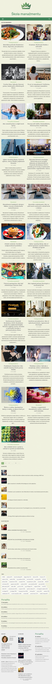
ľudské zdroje (44, 593)
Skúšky (2, 671)
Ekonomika (13, 666)
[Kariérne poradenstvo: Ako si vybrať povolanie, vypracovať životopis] (39, 309)
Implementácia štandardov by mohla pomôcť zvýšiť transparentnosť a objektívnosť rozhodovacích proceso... (42, 658)
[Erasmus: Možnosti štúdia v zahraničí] (39, 32)
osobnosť (24, 584)
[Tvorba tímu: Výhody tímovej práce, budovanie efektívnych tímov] (13, 72)
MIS (47, 581)
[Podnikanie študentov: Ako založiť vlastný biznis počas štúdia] (13, 354)
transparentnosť (23, 591)
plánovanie (5, 586)
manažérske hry (31, 581)
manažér (22, 581)
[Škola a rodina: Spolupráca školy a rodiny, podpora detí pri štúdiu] (13, 395)
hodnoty (5, 579)
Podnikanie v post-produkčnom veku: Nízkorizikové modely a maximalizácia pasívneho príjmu (28, 491)
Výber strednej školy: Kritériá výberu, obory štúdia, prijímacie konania (13, 161)
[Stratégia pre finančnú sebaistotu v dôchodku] (4, 497)
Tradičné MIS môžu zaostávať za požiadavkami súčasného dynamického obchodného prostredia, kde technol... (25, 627)
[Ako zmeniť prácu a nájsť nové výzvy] (13, 111)
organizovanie (15, 584)
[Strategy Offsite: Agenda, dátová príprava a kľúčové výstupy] (4, 513)
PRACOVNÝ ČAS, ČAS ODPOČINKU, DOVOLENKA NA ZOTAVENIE (21, 539)
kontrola (30, 579)
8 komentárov (28, 560)
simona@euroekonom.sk (6, 644)
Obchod (6, 671)
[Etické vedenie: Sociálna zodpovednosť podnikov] (13, 231)
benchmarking (18, 577)
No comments (26, 650)
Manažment (13, 82)
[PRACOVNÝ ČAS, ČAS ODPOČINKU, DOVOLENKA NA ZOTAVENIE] (4, 537)
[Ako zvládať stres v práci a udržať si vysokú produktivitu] (13, 434)
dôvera (35, 577)
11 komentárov (28, 541)
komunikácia (21, 579)
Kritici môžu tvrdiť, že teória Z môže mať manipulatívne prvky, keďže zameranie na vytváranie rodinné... (43, 649)
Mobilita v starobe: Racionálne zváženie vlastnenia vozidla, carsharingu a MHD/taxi (26, 475)
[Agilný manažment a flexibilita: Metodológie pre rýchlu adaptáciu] (4, 481)
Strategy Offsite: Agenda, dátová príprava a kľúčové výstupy (21, 516)
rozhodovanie (12, 588)
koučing (38, 579)
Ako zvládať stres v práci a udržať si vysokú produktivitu (13, 447)
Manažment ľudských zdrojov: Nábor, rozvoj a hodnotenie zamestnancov (13, 206)
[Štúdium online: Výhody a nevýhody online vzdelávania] (39, 354)
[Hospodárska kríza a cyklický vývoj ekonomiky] (4, 565)
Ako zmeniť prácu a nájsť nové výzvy (13, 124)
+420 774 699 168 (5, 647)
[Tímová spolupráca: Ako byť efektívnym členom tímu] (13, 271)
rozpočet (22, 588)
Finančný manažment (38, 157)
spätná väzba (31, 588)
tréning (32, 591)
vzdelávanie (5, 593)
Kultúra (14, 670)
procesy (20, 586)
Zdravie (3, 668)
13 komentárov (28, 531)
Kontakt (14, 657)
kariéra (12, 579)
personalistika (33, 584)
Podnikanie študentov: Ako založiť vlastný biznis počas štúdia (13, 367)
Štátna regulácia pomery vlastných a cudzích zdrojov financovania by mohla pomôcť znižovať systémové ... (24, 608)
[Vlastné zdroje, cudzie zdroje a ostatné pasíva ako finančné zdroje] (4, 546)
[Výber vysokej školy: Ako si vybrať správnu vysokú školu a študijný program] (39, 231)
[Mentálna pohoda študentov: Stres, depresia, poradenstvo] (13, 32)
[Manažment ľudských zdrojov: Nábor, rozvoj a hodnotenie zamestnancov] (13, 192)
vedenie (47, 591)
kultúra (4, 581)
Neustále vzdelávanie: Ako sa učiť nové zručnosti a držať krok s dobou (38, 206)
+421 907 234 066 (5, 646)
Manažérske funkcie (5, 653)
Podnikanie (3, 666)
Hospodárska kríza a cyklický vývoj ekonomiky (18, 568)
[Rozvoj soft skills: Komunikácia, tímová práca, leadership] (39, 111)
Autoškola (8, 663)
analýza (9, 577)
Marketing (10, 670)
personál (42, 584)
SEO (9, 661)
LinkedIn (3, 649)
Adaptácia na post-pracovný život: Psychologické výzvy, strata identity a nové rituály (27, 508)
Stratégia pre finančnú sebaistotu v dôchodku (18, 500)
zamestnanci (34, 593)
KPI (44, 579)
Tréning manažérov (13, 42)
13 (15, 463)
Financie (8, 666)
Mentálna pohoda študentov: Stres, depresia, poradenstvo (13, 45)
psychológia (28, 586)
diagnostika (27, 577)
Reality (12, 663)
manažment (13, 581)
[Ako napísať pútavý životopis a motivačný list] (39, 271)
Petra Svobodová (28, 663)
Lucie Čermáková (28, 649)
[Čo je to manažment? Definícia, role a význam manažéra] (39, 72)
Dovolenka (11, 671)
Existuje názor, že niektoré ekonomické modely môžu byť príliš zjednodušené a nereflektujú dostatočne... (24, 618)
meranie (40, 581)
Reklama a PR (13, 661)
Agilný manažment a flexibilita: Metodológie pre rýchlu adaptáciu (22, 483)
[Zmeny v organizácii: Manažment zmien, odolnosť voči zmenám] (39, 395)
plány (13, 586)
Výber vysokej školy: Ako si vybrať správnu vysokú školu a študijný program (38, 245)
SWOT (6, 668)
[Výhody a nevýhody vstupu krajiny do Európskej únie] (4, 556)
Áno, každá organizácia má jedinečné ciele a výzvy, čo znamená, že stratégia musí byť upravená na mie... (24, 604)
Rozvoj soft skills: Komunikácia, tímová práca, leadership (38, 124)
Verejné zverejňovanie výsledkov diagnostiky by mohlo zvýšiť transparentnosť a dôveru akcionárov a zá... (24, 613)
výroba (25, 593)
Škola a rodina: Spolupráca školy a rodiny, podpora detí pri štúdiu (13, 409)
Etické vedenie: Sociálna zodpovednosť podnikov (13, 245)
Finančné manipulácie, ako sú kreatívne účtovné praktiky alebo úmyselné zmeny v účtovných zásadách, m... (42, 641)
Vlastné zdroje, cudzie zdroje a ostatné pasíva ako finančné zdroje (22, 549)
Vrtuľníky (3, 663)
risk (44, 586)
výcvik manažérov (16, 593)
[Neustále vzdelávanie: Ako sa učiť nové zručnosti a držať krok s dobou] (39, 192)
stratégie (13, 591)
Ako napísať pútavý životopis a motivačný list (38, 284)
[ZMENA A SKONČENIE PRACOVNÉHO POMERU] (4, 527)
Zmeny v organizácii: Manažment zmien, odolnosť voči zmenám (39, 409)
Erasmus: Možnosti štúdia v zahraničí (38, 45)
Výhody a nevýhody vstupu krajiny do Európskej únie (19, 558)
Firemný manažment (6, 655)
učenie (39, 591)
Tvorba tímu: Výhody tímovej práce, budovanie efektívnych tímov (13, 86)
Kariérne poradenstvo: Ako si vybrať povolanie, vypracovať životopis (38, 323)
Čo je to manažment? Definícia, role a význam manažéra (39, 85)
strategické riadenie (42, 588)
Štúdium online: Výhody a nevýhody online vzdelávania (39, 367)
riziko (4, 588)
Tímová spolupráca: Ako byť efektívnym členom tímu (13, 284)
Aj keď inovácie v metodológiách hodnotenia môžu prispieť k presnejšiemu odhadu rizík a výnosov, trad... (23, 623)
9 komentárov (28, 550)
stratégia (5, 591)
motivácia (5, 584)
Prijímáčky (9, 665)
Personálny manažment (13, 121)
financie (42, 577)
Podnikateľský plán (12, 668)
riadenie (37, 586)
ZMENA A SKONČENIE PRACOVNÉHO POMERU (17, 530)
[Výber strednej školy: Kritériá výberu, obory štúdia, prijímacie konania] (13, 147)
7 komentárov (28, 569)
